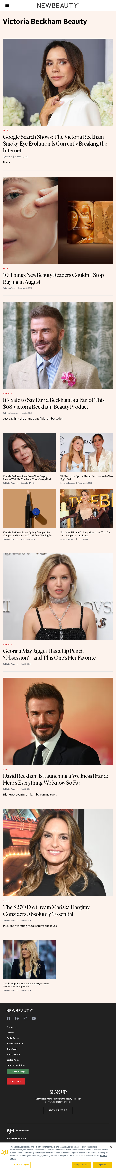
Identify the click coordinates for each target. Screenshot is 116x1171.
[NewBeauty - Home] (58, 5)
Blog (6, 900)
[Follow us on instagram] (25, 1018)
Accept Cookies (81, 1164)
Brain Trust (12, 1049)
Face (5, 130)
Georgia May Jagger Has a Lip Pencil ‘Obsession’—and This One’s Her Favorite (49, 654)
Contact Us (12, 1027)
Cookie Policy (13, 1059)
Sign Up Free (58, 1110)
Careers (10, 1032)
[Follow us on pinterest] (17, 1018)
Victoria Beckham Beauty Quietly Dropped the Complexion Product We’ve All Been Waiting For (27, 534)
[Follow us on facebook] (8, 1018)
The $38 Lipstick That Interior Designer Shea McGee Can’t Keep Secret (26, 985)
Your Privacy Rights (20, 1164)
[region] (58, 1156)
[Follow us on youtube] (34, 1018)
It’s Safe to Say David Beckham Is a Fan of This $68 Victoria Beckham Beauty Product (54, 403)
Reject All (102, 1164)
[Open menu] (7, 5)
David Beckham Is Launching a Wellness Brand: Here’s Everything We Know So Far (55, 779)
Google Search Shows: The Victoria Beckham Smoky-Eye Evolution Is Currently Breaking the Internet (55, 143)
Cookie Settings (18, 1071)
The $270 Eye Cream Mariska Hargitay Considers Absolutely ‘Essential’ (46, 910)
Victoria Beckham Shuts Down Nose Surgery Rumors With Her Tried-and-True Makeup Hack (27, 478)
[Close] (111, 1147)
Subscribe (15, 1081)
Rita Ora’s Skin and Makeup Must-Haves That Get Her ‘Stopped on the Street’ (85, 534)
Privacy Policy (13, 1054)
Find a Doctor (13, 1038)
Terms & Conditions (16, 1065)
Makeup (7, 393)
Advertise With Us (15, 1043)
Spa (5, 769)
